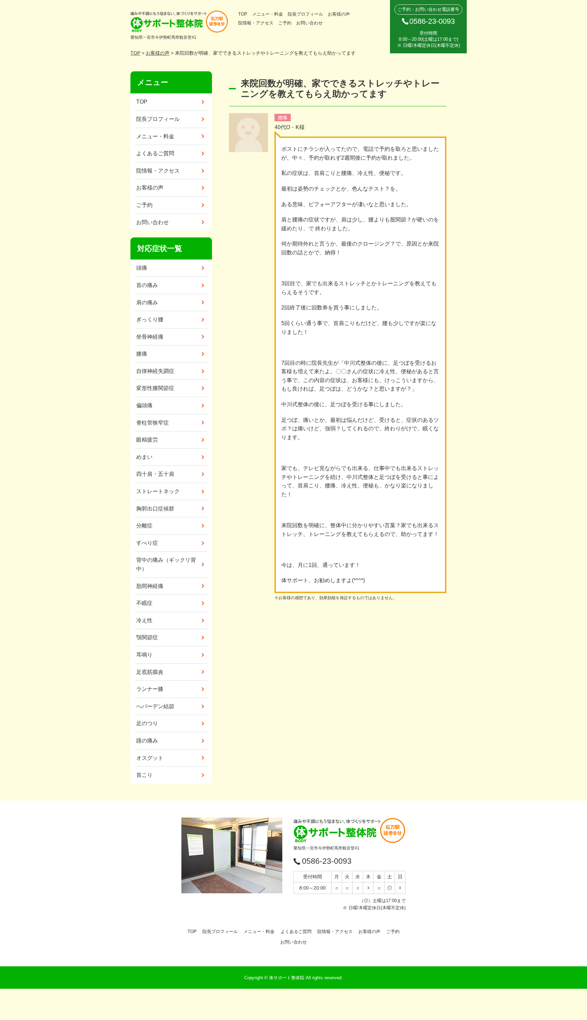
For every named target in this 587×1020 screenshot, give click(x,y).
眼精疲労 (147, 440)
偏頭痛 (144, 405)
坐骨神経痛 (149, 337)
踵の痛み (147, 741)
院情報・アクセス (255, 22)
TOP (242, 14)
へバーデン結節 (155, 706)
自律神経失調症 (155, 371)
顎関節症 (147, 637)
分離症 (144, 526)
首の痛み (147, 285)
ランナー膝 (149, 689)
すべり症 (147, 543)
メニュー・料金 (267, 14)
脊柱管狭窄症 (152, 423)
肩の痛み (147, 302)
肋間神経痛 (149, 586)
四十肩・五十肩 (155, 474)
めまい (144, 457)
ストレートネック (158, 491)
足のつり (147, 723)
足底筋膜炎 (149, 672)
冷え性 (144, 620)
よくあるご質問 (155, 153)
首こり (144, 775)
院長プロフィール (305, 14)
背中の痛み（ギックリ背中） (166, 564)
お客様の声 (339, 14)
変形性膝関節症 (155, 388)
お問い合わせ (309, 22)
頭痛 (141, 268)
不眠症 (144, 603)
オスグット (149, 758)
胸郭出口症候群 (155, 509)
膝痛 (141, 354)
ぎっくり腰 (149, 319)
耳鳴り (144, 655)
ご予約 (284, 22)
